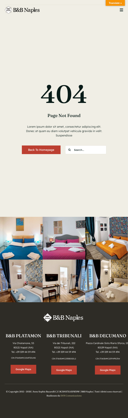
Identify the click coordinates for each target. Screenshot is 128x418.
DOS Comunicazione (71, 395)
